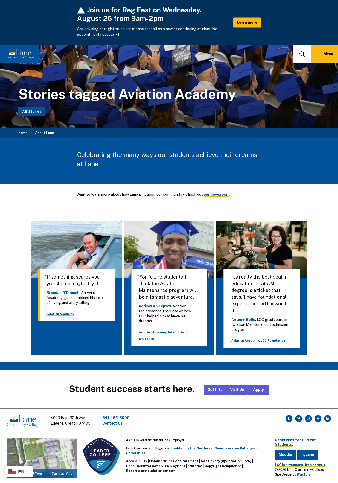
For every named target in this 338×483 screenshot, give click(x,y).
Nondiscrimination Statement (173, 461)
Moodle (285, 454)
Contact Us (112, 423)
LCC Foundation (273, 340)
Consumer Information (144, 466)
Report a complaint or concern (151, 471)
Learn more (247, 22)
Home (23, 133)
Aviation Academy (60, 314)
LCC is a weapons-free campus (300, 465)
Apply (258, 389)
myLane (307, 454)
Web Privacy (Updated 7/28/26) (225, 461)
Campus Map (62, 473)
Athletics (195, 466)
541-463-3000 (115, 418)
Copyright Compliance (223, 466)
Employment (175, 466)
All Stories (32, 111)
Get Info (215, 389)
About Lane (44, 133)
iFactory (304, 474)
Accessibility (136, 461)
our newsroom (216, 194)
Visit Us (237, 389)
